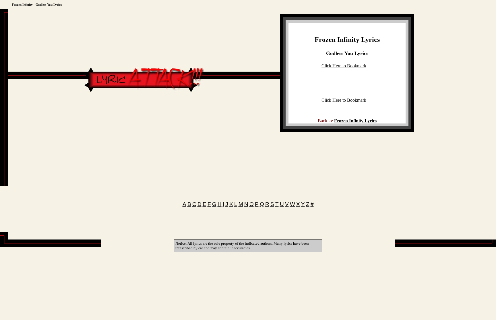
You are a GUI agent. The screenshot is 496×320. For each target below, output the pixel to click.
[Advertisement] (143, 111)
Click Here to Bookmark (343, 65)
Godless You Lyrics (347, 53)
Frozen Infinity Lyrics (347, 39)
